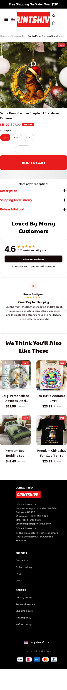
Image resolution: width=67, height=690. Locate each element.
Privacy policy (24, 597)
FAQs (18, 574)
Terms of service (25, 604)
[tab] (29, 102)
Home (3, 36)
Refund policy (24, 624)
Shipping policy (24, 611)
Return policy (23, 618)
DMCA (19, 581)
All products (17, 36)
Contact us (22, 560)
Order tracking (24, 567)
